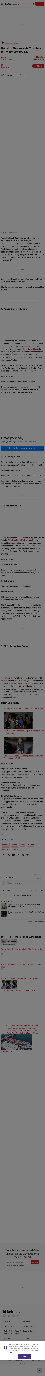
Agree (24, 1356)
